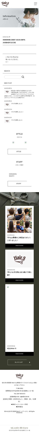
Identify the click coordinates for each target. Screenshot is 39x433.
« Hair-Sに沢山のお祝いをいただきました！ (12, 59)
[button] (7, 143)
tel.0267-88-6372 (19, 428)
